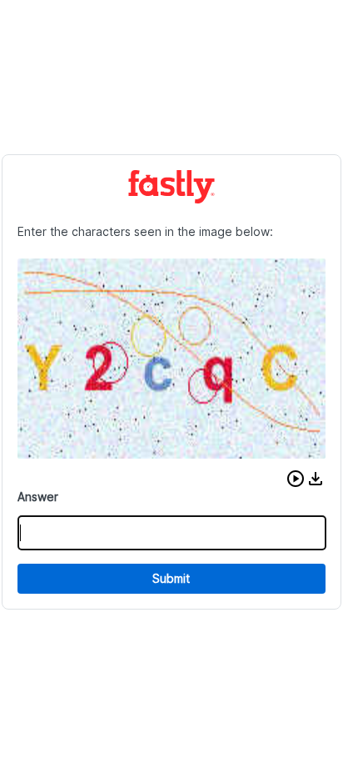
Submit (171, 578)
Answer (37, 496)
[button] (296, 479)
